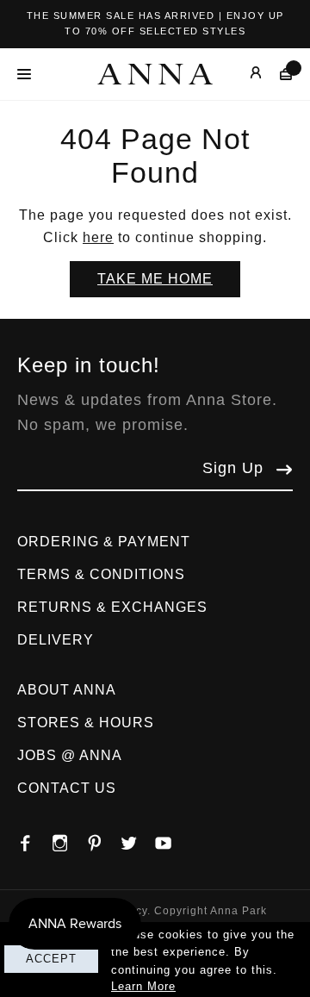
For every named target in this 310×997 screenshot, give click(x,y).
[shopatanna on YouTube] (172, 838)
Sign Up (233, 468)
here (98, 237)
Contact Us (66, 788)
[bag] (278, 73)
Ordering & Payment (103, 541)
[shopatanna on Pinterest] (103, 838)
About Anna (66, 689)
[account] (243, 73)
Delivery (55, 639)
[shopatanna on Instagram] (69, 838)
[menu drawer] (28, 74)
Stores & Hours (85, 722)
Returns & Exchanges (112, 607)
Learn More (143, 986)
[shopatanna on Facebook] (34, 838)
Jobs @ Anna (69, 755)
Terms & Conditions (101, 574)
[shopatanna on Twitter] (138, 838)
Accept (51, 958)
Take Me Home (155, 278)
